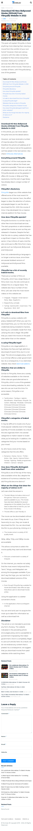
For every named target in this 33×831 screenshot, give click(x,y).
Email (3, 744)
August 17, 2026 (13, 671)
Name (4, 736)
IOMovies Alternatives (14, 154)
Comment (5, 713)
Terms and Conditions (7, 819)
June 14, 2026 (28, 691)
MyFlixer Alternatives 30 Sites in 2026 (13, 687)
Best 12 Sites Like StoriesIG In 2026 (12, 692)
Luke (4, 18)
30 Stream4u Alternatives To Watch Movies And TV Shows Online (18, 675)
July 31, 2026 (5, 689)
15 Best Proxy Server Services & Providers (14, 784)
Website (4, 752)
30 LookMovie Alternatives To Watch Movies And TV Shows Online (19, 666)
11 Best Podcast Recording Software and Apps (16, 781)
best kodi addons (23, 364)
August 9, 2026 (10, 684)
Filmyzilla (5, 192)
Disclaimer (18, 819)
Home (2, 8)
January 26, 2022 (13, 18)
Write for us (26, 819)
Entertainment (9, 8)
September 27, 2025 (15, 696)
